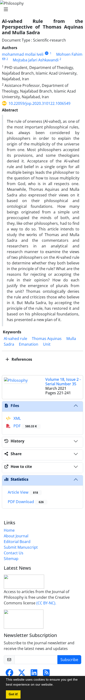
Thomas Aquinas (47, 338)
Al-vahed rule (15, 338)
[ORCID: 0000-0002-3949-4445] (46, 53)
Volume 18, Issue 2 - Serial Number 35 (63, 381)
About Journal (16, 536)
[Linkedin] (34, 674)
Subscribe (69, 659)
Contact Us (13, 553)
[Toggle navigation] (41, 9)
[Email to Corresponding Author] (3, 59)
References (21, 359)
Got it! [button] (13, 694)
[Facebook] (9, 674)
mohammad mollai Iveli (22, 54)
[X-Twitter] (21, 674)
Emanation (28, 344)
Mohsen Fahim (69, 54)
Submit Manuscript (21, 547)
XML (17, 418)
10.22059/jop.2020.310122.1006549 (39, 103)
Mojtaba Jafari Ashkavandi (36, 60)
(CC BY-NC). (46, 603)
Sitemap (11, 558)
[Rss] (46, 674)
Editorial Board (17, 541)
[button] (55, 685)
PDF (25, 425)
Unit (47, 344)
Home (9, 530)
